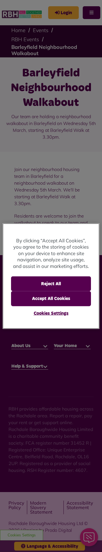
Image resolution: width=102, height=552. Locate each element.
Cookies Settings (51, 313)
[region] (51, 276)
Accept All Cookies (51, 298)
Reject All (51, 284)
